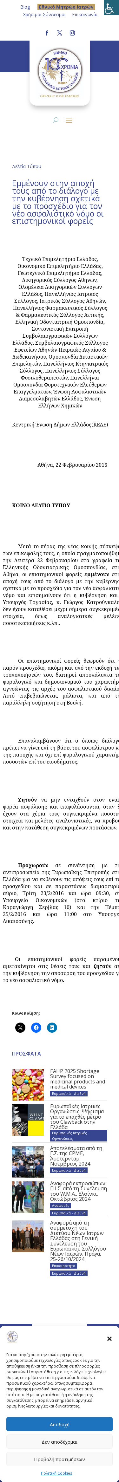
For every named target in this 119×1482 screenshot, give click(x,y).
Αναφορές (60, 1205)
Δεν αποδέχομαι (59, 1442)
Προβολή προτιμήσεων (59, 1459)
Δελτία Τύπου (26, 166)
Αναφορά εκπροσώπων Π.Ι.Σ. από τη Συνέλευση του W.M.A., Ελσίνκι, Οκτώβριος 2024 (78, 1191)
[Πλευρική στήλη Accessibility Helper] (111, 7)
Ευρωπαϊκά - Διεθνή (69, 1093)
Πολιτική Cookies (56, 1473)
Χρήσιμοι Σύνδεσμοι (44, 14)
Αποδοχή (59, 1424)
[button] (109, 1338)
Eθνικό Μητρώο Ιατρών (66, 7)
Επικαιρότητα (63, 1265)
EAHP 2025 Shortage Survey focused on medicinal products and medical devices (77, 1079)
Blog (25, 7)
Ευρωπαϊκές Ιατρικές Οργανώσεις (69, 1135)
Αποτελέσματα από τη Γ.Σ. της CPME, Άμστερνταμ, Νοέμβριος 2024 (76, 1156)
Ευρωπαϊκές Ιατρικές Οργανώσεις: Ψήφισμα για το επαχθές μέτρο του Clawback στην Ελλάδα (77, 1117)
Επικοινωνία (84, 14)
